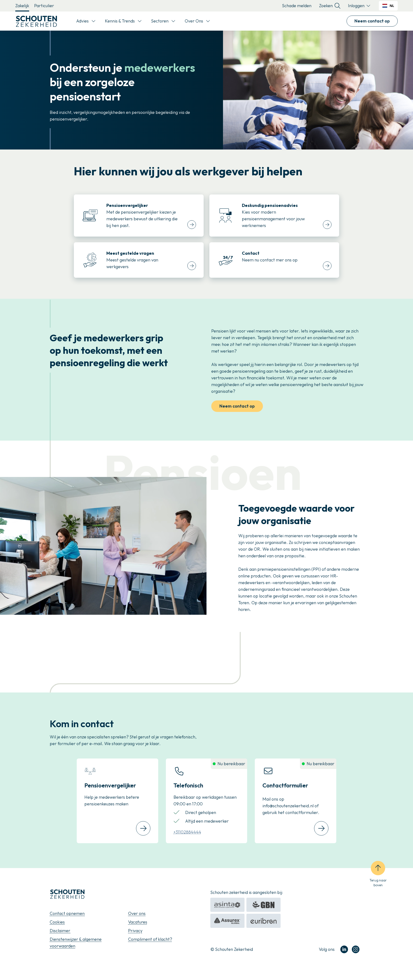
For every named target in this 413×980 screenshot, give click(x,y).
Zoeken (326, 5)
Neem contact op (372, 21)
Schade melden (296, 5)
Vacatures (137, 922)
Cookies (57, 922)
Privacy (135, 930)
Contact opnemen (67, 913)
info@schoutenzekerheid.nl (288, 805)
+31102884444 (187, 832)
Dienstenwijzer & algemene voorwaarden (76, 942)
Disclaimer (60, 930)
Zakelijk (22, 5)
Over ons (137, 913)
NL (392, 5)
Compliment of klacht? (150, 939)
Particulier (44, 5)
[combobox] (388, 6)
